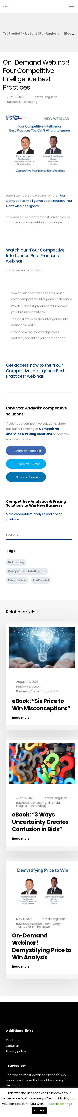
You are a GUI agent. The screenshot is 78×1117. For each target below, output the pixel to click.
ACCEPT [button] (39, 1110)
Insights (53, 691)
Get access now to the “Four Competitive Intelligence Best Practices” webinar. (35, 370)
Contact (12, 1040)
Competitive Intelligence (27, 571)
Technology (37, 806)
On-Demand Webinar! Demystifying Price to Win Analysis (41, 946)
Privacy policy (16, 1051)
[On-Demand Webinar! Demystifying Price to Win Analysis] (42, 887)
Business (13, 102)
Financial (54, 803)
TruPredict (41, 580)
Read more (21, 717)
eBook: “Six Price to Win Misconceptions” (41, 704)
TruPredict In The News (33, 926)
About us (12, 1046)
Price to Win (17, 580)
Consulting (29, 102)
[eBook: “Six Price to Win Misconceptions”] (42, 650)
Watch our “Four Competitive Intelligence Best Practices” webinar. (35, 255)
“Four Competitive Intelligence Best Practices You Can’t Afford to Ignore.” (39, 200)
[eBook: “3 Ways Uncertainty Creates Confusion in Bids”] (42, 766)
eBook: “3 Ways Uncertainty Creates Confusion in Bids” (40, 822)
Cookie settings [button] (60, 1104)
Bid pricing (16, 562)
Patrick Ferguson (45, 97)
